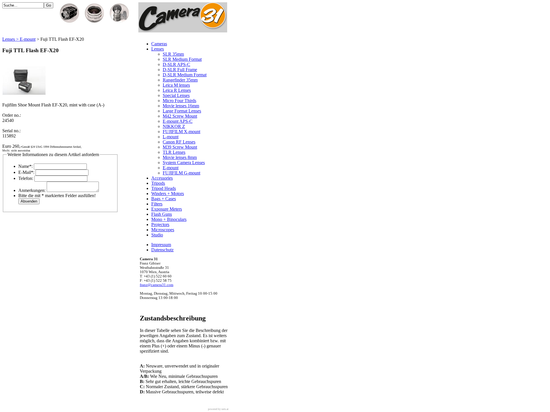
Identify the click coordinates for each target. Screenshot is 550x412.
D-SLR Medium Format (185, 74)
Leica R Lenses (177, 90)
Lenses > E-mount (19, 39)
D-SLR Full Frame (180, 69)
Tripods (158, 183)
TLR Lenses (174, 152)
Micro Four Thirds (179, 100)
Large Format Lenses (182, 110)
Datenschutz (162, 249)
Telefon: (25, 178)
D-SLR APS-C (176, 64)
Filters (156, 203)
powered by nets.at (218, 409)
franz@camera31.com (156, 285)
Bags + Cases (163, 198)
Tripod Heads (163, 188)
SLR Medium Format (182, 59)
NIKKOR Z (174, 126)
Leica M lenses (176, 85)
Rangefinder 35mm (180, 79)
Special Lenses (176, 95)
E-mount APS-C (177, 121)
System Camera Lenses (184, 162)
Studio (157, 234)
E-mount (170, 167)
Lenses (157, 48)
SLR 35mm (173, 54)
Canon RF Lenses (179, 141)
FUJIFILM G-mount (181, 172)
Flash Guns (161, 214)
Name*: (25, 166)
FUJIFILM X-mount (181, 131)
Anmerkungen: (32, 190)
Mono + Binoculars (168, 219)
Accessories (162, 178)
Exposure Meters (166, 209)
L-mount (170, 136)
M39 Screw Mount (180, 147)
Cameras (159, 43)
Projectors (160, 224)
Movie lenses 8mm (180, 157)
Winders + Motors (167, 193)
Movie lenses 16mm (181, 105)
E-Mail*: (26, 172)
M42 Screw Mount (180, 116)
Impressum (161, 244)
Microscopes (162, 229)
